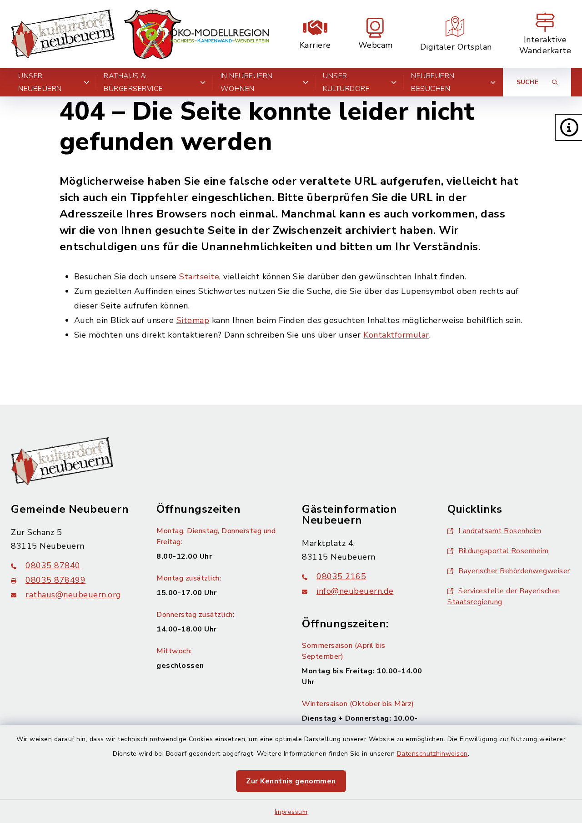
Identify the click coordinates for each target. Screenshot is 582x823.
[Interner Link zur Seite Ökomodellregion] (204, 34)
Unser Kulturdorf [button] (346, 82)
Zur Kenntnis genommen (291, 781)
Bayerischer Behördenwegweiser (514, 571)
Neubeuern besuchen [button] (433, 82)
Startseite (199, 276)
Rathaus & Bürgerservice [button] (133, 82)
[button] (568, 127)
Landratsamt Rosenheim (500, 531)
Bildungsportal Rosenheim (503, 551)
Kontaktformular (396, 334)
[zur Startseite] (96, 34)
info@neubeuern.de (355, 591)
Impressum (291, 812)
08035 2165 (341, 576)
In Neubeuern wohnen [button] (247, 82)
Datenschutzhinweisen (432, 753)
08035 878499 (55, 580)
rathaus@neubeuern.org (73, 594)
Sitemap (193, 320)
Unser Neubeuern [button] (40, 82)
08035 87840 (52, 565)
